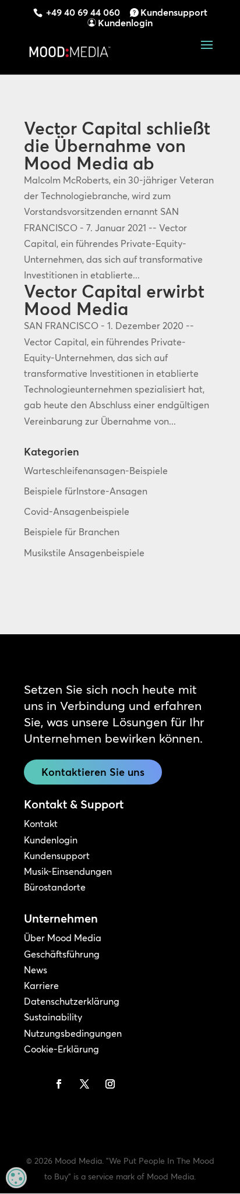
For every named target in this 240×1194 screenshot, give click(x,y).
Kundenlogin (125, 23)
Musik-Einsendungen (68, 871)
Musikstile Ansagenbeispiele (84, 553)
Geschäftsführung (62, 954)
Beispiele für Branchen (71, 532)
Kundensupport (173, 12)
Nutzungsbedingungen (73, 1033)
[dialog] (16, 1177)
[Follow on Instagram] (110, 1084)
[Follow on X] (84, 1084)
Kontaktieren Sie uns (92, 772)
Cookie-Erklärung (61, 1049)
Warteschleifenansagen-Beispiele (96, 470)
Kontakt (41, 823)
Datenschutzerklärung (71, 1001)
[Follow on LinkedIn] (33, 1084)
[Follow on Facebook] (59, 1084)
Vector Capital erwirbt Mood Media (114, 300)
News (35, 970)
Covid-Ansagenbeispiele (76, 511)
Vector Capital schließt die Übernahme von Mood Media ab (117, 146)
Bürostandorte (55, 887)
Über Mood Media (62, 938)
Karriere (41, 985)
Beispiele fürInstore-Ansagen (85, 491)
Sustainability (53, 1017)
